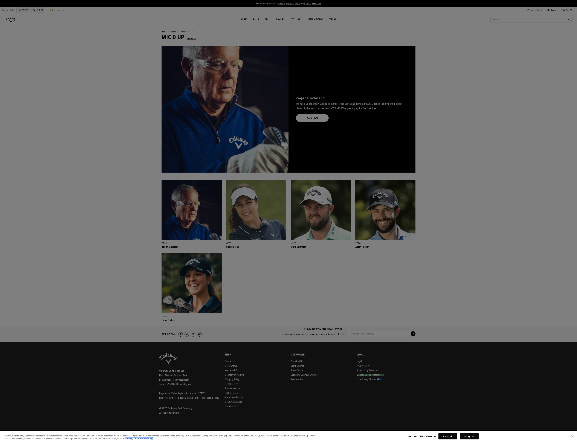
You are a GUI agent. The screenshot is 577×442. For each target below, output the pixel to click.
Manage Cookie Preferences (422, 436)
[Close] (572, 436)
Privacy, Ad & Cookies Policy (138, 439)
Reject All (447, 436)
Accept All (469, 436)
